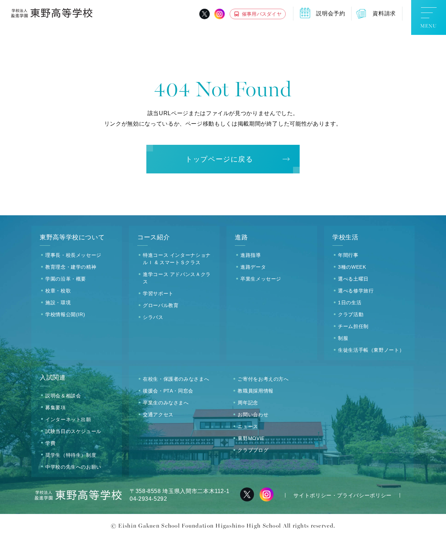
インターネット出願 (68, 419)
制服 (343, 338)
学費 (50, 443)
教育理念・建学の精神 (70, 267)
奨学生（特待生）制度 (70, 455)
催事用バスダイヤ (262, 14)
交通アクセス (158, 414)
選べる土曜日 (353, 279)
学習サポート (158, 293)
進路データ (253, 267)
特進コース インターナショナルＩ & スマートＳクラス (177, 258)
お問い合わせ (253, 414)
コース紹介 (153, 237)
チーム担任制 (353, 326)
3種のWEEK (352, 267)
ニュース (248, 426)
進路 (241, 237)
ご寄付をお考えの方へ (263, 379)
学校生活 (345, 237)
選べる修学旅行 (356, 290)
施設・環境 (58, 302)
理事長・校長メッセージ (73, 255)
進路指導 (250, 255)
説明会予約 (330, 13)
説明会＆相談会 (63, 395)
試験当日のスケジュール (73, 431)
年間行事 (348, 255)
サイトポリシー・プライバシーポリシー (342, 495)
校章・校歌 (58, 290)
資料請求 (384, 13)
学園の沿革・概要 (65, 279)
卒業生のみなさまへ (166, 402)
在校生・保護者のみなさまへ (176, 379)
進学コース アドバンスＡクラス (177, 277)
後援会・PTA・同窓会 (168, 391)
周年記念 (248, 402)
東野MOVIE (251, 438)
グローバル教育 (160, 305)
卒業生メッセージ (260, 279)
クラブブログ (253, 450)
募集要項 (55, 407)
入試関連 (53, 377)
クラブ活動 (350, 314)
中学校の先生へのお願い (73, 467)
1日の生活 (349, 302)
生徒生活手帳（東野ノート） (371, 350)
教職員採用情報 (255, 391)
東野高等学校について (72, 237)
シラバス (153, 317)
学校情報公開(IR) (65, 314)
